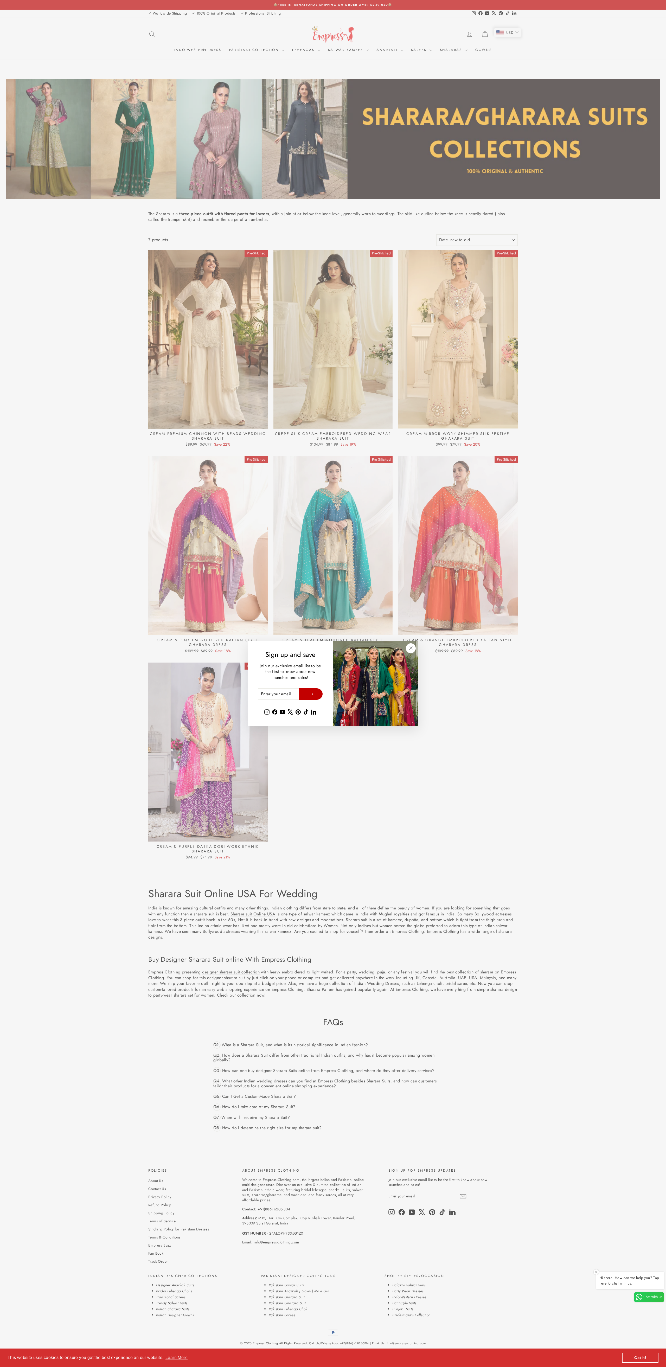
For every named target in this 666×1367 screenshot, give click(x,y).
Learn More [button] (176, 1357)
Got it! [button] (640, 1358)
